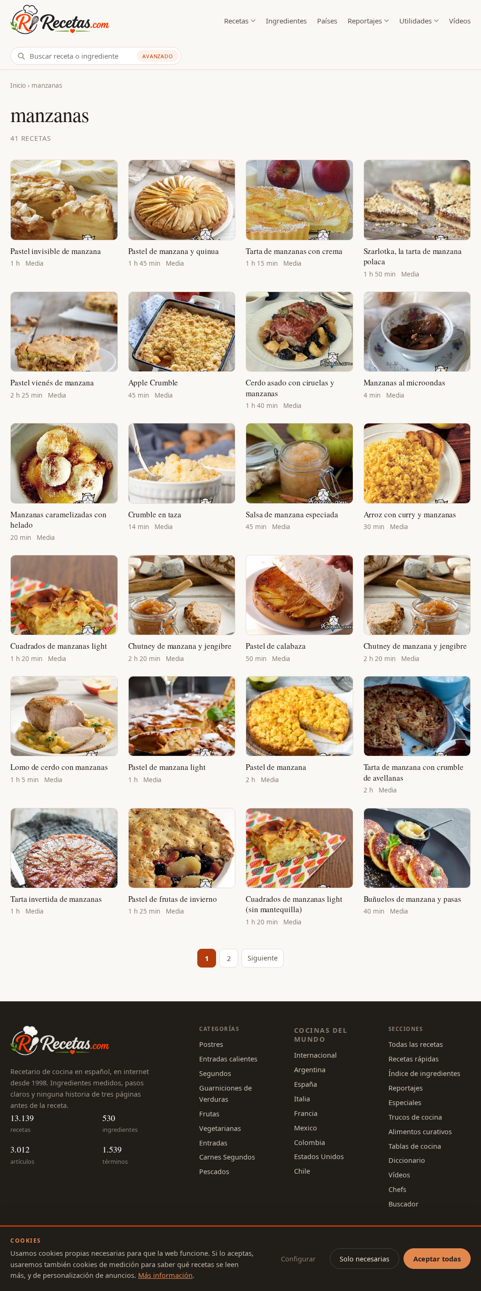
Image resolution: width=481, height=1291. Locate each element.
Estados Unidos (319, 1156)
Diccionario (406, 1160)
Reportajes (365, 20)
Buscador (403, 1203)
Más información (165, 1275)
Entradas (213, 1142)
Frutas (209, 1113)
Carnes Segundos (227, 1156)
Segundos (215, 1073)
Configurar (298, 1258)
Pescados (214, 1171)
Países (327, 20)
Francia (306, 1113)
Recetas (236, 20)
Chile (302, 1171)
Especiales (404, 1102)
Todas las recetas (415, 1044)
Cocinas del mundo (320, 1034)
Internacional (315, 1055)
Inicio (18, 85)
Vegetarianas (220, 1128)
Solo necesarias (364, 1258)
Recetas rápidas (413, 1058)
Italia (302, 1098)
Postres (211, 1044)
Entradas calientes (228, 1058)
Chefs (397, 1189)
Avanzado (157, 56)
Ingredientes (286, 20)
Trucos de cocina (415, 1117)
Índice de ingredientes (424, 1073)
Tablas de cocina (414, 1146)
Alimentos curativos (420, 1131)
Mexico (305, 1127)
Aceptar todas (437, 1258)
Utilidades (415, 20)
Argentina (310, 1069)
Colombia (309, 1142)
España (305, 1084)
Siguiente (263, 957)
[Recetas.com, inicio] (59, 21)
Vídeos (460, 20)
